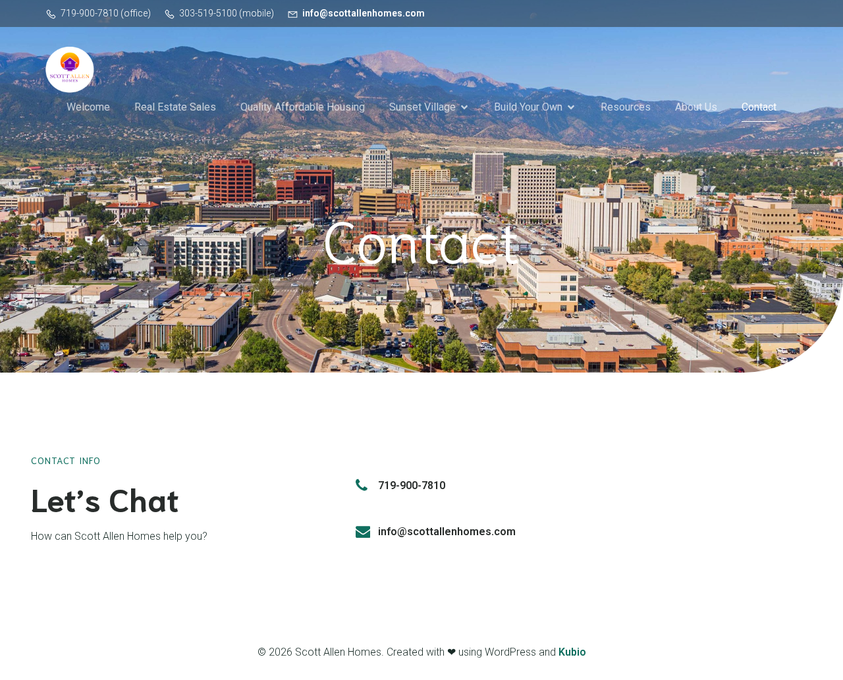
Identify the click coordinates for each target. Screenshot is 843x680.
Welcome (88, 107)
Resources (626, 107)
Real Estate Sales (175, 107)
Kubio (572, 652)
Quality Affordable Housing (302, 107)
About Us (696, 107)
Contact (759, 107)
